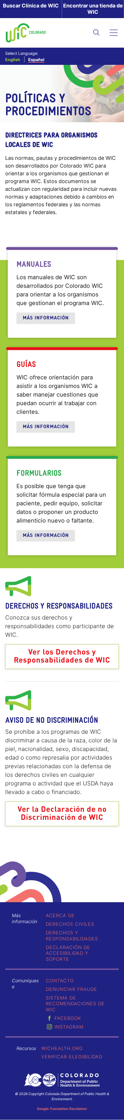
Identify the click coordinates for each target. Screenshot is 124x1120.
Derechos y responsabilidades (72, 936)
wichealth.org (62, 1048)
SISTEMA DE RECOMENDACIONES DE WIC (75, 1004)
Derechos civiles (70, 924)
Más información (46, 318)
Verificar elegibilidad (71, 1056)
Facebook (68, 1018)
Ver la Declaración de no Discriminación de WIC (62, 814)
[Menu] (114, 33)
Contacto (60, 980)
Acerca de (60, 915)
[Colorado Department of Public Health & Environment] (62, 1080)
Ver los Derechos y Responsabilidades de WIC (62, 657)
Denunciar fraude (71, 989)
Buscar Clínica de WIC (31, 6)
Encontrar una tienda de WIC (93, 9)
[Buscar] (96, 33)
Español (36, 59)
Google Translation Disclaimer (62, 1109)
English (12, 59)
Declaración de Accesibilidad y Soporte (68, 953)
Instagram (69, 1027)
